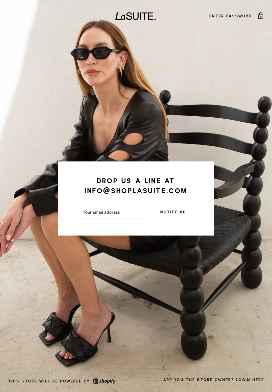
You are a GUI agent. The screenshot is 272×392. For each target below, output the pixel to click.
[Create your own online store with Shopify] (104, 381)
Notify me (173, 212)
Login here (250, 380)
